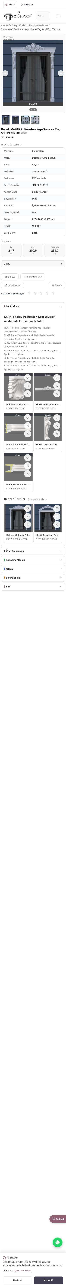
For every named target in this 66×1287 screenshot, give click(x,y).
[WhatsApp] (57, 1242)
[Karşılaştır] (27, 385)
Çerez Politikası (22, 1270)
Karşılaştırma (14, 285)
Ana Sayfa (6, 25)
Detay (7, 263)
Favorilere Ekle (34, 277)
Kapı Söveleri (20, 25)
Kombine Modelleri (38, 25)
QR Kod (11, 276)
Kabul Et (48, 1280)
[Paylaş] (27, 393)
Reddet (17, 1280)
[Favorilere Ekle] (27, 377)
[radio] (29, 293)
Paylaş (58, 285)
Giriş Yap (28, 4)
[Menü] (58, 16)
